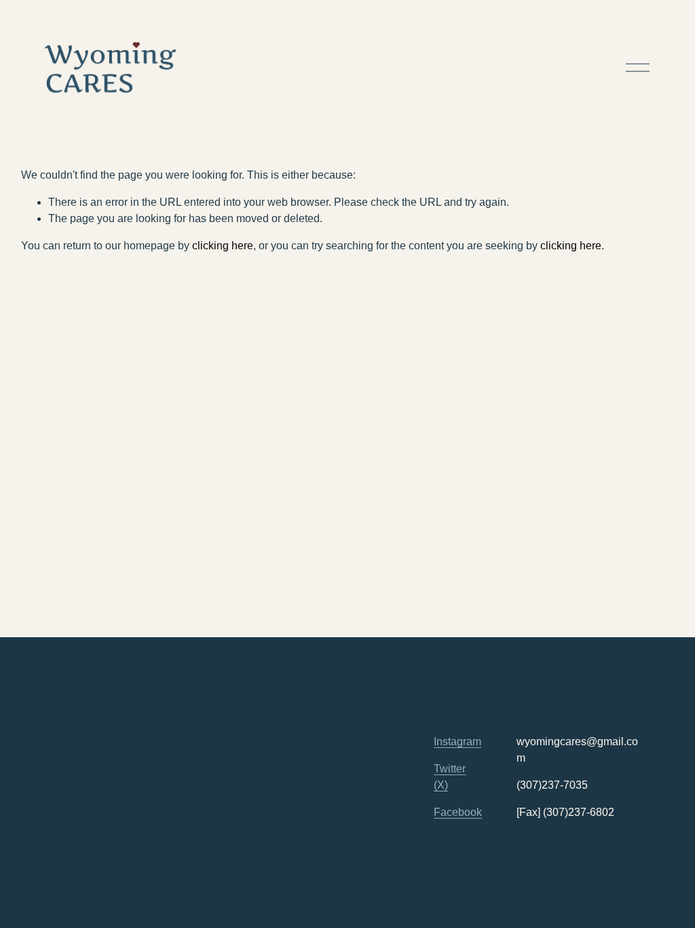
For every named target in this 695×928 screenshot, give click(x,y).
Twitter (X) (450, 777)
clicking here (222, 245)
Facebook (458, 812)
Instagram (457, 741)
